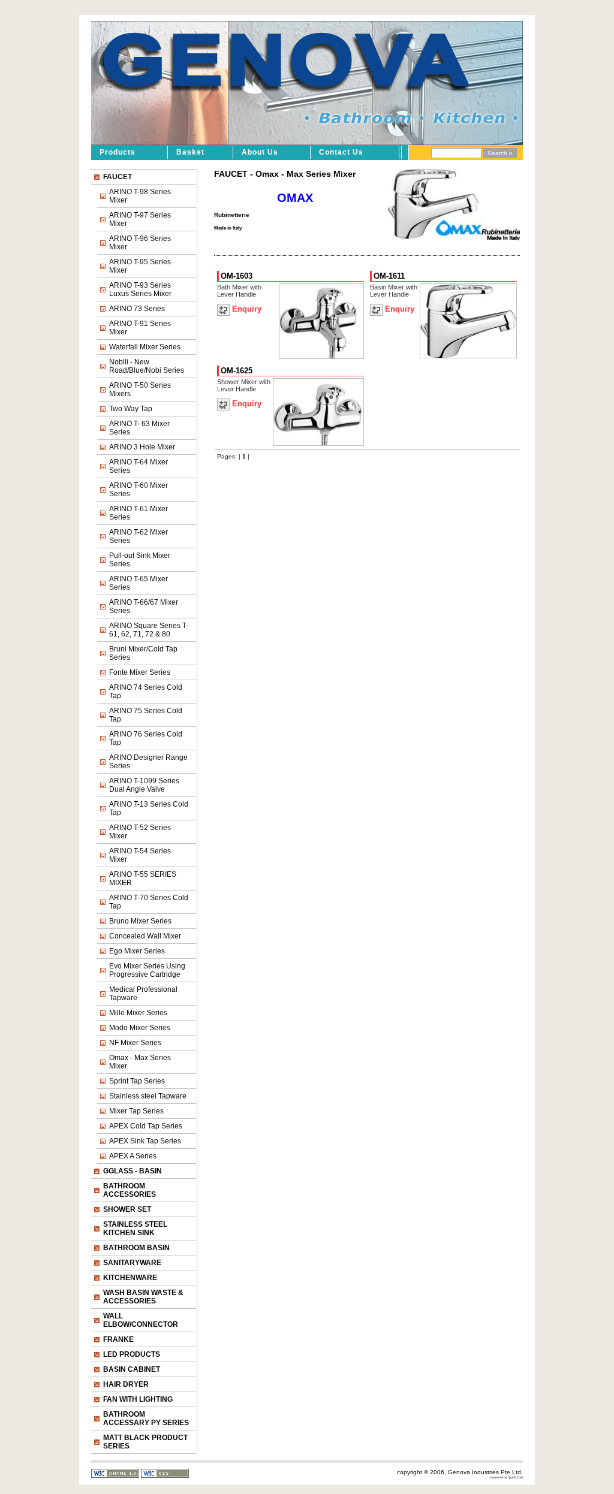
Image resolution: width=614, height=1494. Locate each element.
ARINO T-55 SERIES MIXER (142, 878)
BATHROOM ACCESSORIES (129, 1190)
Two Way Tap (130, 409)
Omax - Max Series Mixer (140, 1062)
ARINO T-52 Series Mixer (140, 831)
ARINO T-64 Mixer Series (138, 466)
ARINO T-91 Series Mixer (140, 327)
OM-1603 (236, 275)
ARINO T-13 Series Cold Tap (148, 808)
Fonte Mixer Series (139, 672)
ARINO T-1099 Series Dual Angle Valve (144, 785)
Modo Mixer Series (139, 1028)
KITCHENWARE (130, 1277)
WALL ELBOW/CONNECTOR (140, 1320)
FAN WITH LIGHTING (138, 1399)
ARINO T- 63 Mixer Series (139, 427)
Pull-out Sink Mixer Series (139, 559)
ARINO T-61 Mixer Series (138, 513)
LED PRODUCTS (131, 1354)
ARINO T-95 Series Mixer (140, 266)
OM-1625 (236, 370)
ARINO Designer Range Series (148, 761)
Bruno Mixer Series (140, 921)
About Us (260, 152)
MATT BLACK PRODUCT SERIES (145, 1441)
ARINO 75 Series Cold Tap (145, 715)
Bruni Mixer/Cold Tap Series (143, 653)
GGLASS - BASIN (132, 1171)
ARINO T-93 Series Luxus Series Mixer (140, 289)
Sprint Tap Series (137, 1081)
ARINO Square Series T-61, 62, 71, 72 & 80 (148, 629)
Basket (190, 152)
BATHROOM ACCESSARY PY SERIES (146, 1418)
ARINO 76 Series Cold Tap (145, 738)
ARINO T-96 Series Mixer (140, 242)
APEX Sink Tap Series (145, 1141)
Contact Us (341, 152)
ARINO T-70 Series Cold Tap (148, 902)
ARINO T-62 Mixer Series (138, 536)
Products (118, 152)
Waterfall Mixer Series (144, 347)
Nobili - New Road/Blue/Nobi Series (146, 366)
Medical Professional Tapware (143, 993)
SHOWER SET (127, 1209)
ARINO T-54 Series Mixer (140, 855)
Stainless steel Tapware (147, 1096)
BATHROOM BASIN (136, 1248)
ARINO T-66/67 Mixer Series (143, 606)
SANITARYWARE (132, 1262)
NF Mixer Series (135, 1043)
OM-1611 (389, 275)
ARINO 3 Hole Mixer (142, 447)
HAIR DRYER (126, 1384)
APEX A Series (132, 1156)
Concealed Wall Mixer (145, 936)
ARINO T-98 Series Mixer (140, 196)
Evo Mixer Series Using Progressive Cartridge (147, 970)
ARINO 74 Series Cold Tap (145, 691)
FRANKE (118, 1339)
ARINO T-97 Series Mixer (140, 219)
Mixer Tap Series (136, 1111)
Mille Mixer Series (138, 1013)
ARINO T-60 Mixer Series (138, 489)
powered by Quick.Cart (506, 1477)
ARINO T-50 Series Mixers (140, 389)
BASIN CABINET (131, 1369)
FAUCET (117, 177)
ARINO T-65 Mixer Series (138, 583)
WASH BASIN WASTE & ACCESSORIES (143, 1296)
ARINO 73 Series (137, 308)
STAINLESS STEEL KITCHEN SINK (135, 1228)
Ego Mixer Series (137, 951)
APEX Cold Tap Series (145, 1126)
